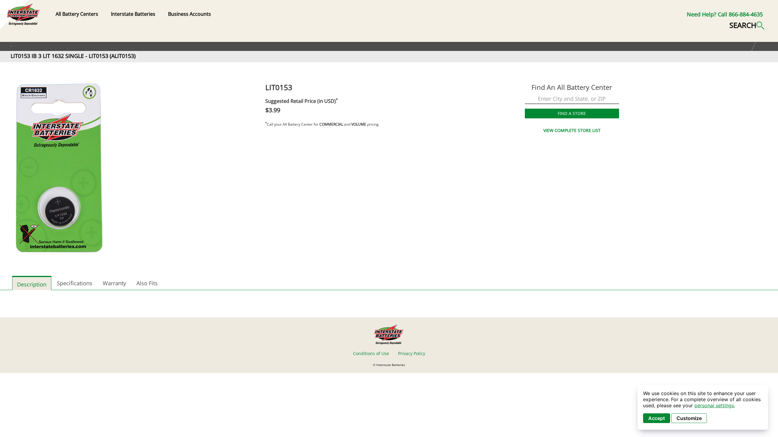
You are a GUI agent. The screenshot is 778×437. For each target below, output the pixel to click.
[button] (746, 24)
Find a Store (572, 113)
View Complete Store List (572, 130)
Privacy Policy (411, 353)
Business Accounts (189, 14)
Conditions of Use (371, 353)
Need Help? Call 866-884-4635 (725, 14)
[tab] (31, 283)
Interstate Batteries (133, 14)
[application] (703, 407)
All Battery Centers (77, 14)
